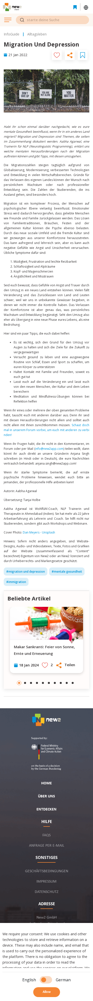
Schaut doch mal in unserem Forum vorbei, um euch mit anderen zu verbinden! (46, 430)
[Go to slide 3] (31, 683)
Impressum (46, 882)
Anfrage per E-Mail (46, 846)
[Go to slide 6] (49, 683)
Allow (47, 992)
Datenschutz (47, 892)
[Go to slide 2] (25, 683)
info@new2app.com (49, 449)
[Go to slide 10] (72, 683)
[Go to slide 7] (55, 683)
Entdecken (46, 809)
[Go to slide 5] (43, 683)
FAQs (46, 835)
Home (46, 783)
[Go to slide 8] (61, 683)
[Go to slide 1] (19, 683)
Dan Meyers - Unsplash (38, 532)
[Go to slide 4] (37, 683)
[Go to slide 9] (66, 683)
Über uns (46, 796)
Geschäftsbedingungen (46, 871)
